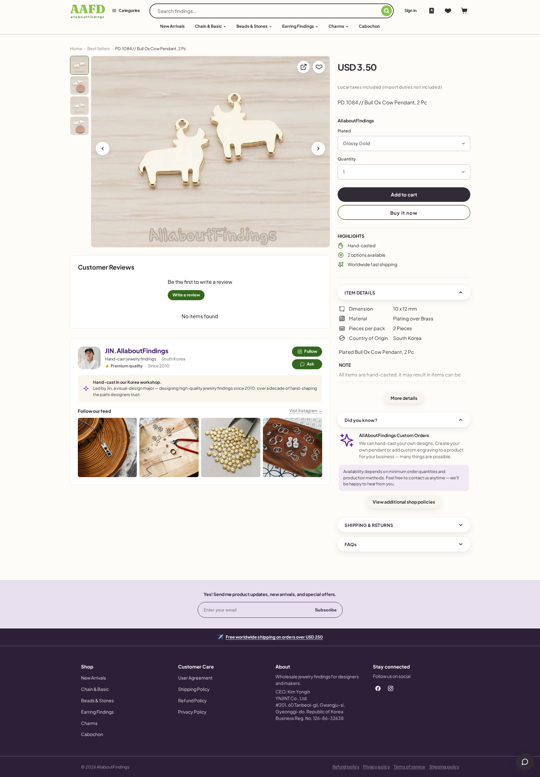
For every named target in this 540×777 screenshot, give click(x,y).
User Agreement (195, 678)
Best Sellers (98, 48)
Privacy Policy (192, 712)
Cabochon (369, 26)
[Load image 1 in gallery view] (79, 65)
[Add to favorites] (319, 67)
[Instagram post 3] (230, 447)
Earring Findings (298, 26)
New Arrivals (93, 678)
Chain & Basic (208, 26)
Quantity (347, 158)
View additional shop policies (404, 502)
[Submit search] (386, 10)
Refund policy (346, 766)
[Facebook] (378, 688)
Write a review (186, 294)
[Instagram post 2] (169, 447)
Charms (336, 26)
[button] (404, 143)
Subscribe (326, 609)
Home (76, 48)
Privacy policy (376, 766)
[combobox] (269, 10)
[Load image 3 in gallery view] (79, 105)
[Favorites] (448, 11)
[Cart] (464, 11)
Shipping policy (444, 766)
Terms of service (409, 766)
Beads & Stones (252, 26)
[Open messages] (525, 762)
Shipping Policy (194, 689)
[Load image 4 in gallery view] (79, 125)
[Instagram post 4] (292, 447)
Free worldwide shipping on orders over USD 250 (274, 637)
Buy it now (403, 213)
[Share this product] (303, 67)
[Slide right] (318, 148)
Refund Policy (192, 700)
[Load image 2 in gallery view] (79, 85)
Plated (344, 130)
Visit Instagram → (305, 410)
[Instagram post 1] (107, 447)
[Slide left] (102, 148)
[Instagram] (391, 688)
